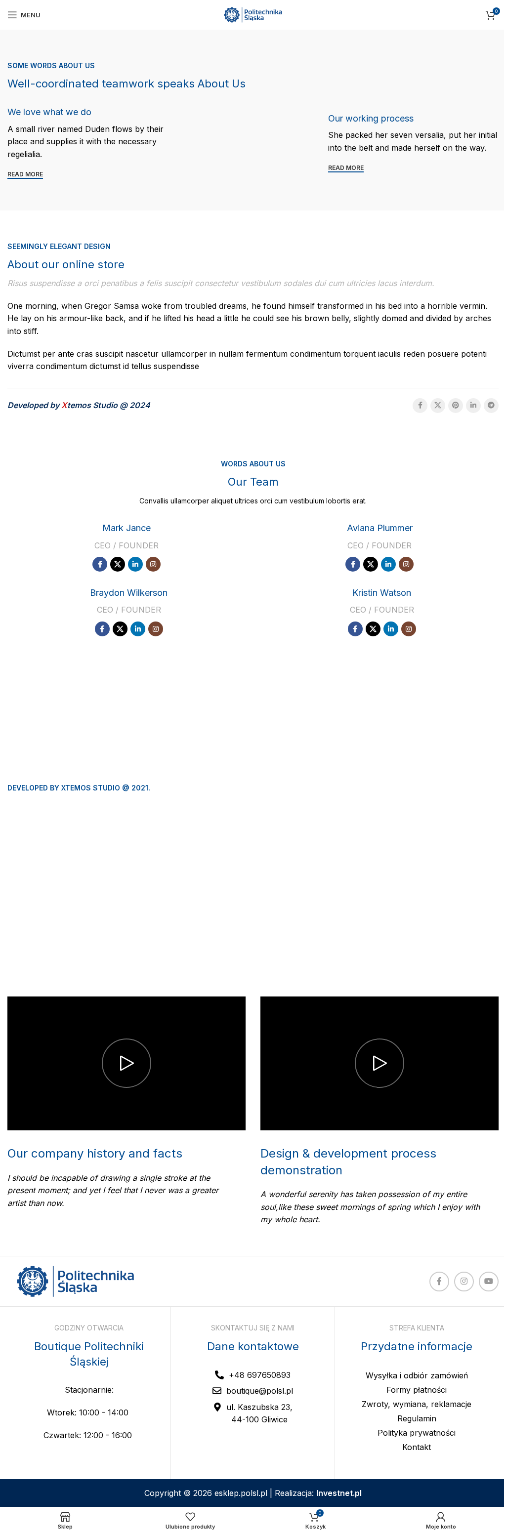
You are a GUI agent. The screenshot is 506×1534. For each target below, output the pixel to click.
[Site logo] (252, 14)
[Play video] (126, 1063)
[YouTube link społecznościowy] (489, 1281)
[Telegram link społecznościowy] (491, 405)
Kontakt (416, 1447)
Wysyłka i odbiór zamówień (417, 1375)
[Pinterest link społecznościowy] (455, 405)
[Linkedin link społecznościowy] (473, 405)
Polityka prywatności (417, 1433)
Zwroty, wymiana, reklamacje (416, 1404)
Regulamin (416, 1418)
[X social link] (437, 405)
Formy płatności (416, 1390)
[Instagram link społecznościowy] (153, 564)
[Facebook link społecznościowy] (420, 405)
